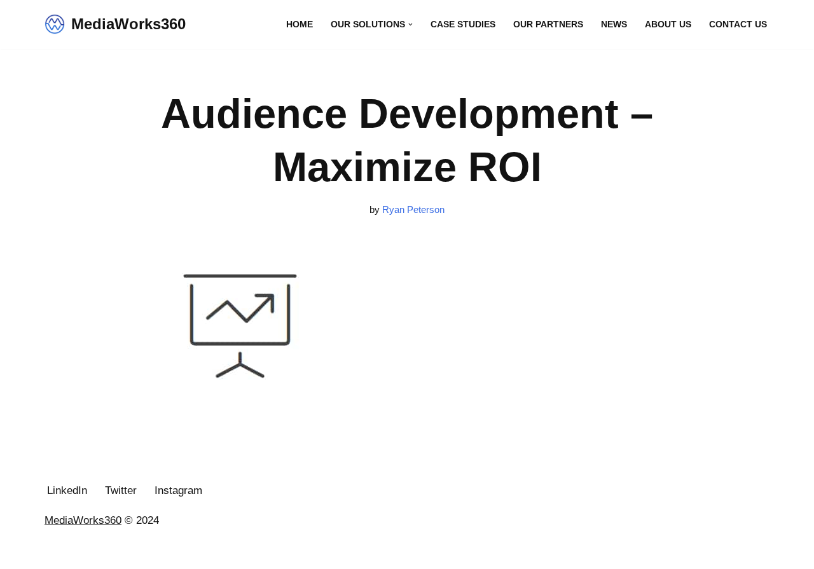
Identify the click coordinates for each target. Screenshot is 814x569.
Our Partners (548, 24)
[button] (410, 24)
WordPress (164, 551)
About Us (668, 24)
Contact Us (738, 24)
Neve (57, 551)
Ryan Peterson (413, 209)
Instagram (178, 490)
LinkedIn (67, 490)
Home (299, 24)
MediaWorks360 (83, 520)
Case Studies (463, 24)
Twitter (121, 490)
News (614, 24)
